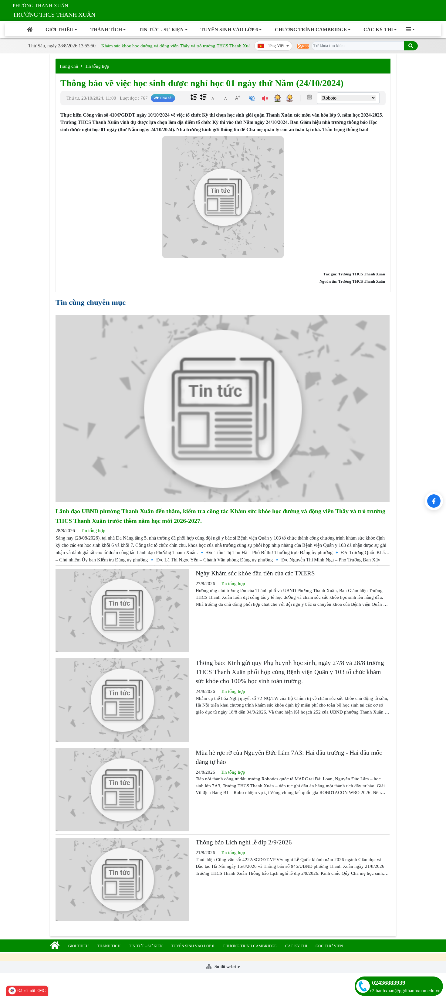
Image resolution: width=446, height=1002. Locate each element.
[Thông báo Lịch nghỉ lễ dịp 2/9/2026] (122, 879)
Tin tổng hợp (97, 66)
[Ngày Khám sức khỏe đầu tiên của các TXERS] (122, 610)
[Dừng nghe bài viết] (265, 99)
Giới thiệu (59, 29)
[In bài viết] (309, 96)
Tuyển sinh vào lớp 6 (229, 29)
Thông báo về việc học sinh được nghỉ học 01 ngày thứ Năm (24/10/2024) (201, 83)
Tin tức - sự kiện (161, 29)
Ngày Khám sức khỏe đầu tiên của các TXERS (255, 573)
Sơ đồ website (226, 966)
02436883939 (388, 982)
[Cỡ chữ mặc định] (225, 97)
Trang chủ (68, 66)
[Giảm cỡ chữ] (213, 97)
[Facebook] (434, 501)
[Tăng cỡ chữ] (237, 97)
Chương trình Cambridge (311, 29)
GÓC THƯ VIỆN (329, 946)
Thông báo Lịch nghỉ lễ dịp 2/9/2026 (244, 842)
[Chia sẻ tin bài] (163, 98)
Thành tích (106, 29)
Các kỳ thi (378, 29)
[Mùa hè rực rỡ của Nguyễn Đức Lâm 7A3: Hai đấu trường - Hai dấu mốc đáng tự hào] (122, 789)
